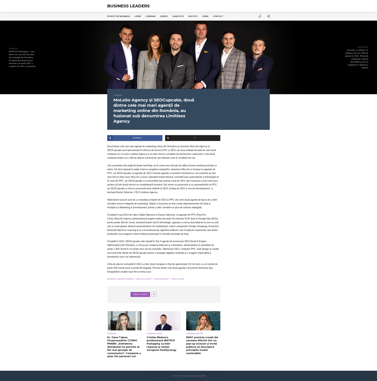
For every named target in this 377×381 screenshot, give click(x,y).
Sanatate (178, 16)
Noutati (193, 16)
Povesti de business (118, 16)
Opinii (205, 16)
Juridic (164, 16)
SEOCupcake (178, 279)
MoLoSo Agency (162, 279)
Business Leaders (128, 6)
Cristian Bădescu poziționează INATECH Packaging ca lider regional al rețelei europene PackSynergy (161, 343)
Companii (150, 16)
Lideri (137, 16)
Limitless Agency (144, 279)
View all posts (140, 294)
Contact (218, 16)
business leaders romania (120, 279)
